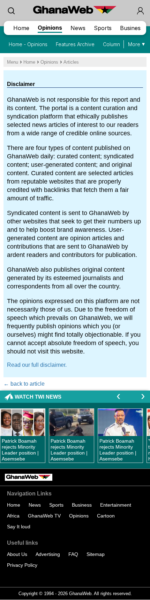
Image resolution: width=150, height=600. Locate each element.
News (77, 27)
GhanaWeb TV (44, 516)
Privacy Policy (22, 565)
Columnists (115, 44)
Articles (71, 62)
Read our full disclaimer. (37, 365)
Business (131, 27)
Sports (103, 27)
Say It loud (18, 526)
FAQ (73, 554)
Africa (13, 516)
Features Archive (75, 44)
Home (21, 27)
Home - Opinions (28, 44)
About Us (17, 554)
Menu (12, 62)
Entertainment (115, 505)
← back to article (24, 384)
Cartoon (106, 516)
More (134, 44)
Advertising (48, 554)
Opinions (50, 27)
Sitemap (96, 554)
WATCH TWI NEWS (38, 397)
